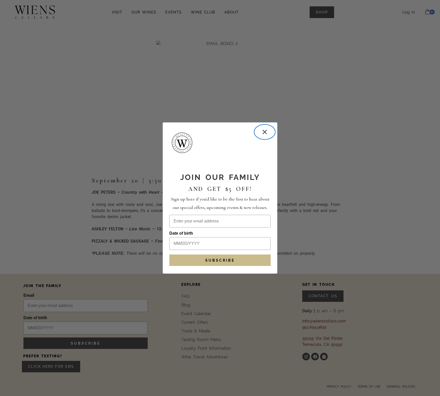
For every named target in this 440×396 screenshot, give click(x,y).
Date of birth (181, 233)
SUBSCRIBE (220, 260)
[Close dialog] (264, 131)
